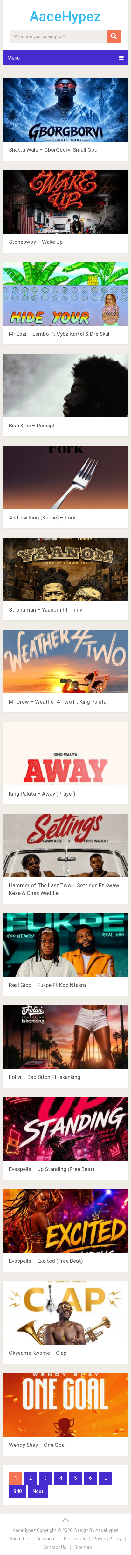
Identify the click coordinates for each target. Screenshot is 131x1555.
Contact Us (54, 1547)
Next (38, 1491)
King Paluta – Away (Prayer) (42, 794)
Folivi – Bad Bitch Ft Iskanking (44, 1077)
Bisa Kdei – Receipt (32, 425)
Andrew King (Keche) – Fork (42, 517)
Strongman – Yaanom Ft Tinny (45, 609)
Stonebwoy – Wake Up (36, 242)
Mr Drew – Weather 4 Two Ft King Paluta (58, 701)
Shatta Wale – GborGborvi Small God (53, 150)
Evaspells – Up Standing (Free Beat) (51, 1169)
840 (17, 1491)
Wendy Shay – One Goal (37, 1445)
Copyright (46, 1538)
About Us (19, 1538)
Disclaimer (75, 1538)
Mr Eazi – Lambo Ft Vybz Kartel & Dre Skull (60, 334)
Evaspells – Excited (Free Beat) (46, 1261)
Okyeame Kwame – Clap (37, 1353)
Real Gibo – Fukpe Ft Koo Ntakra (47, 985)
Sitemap (83, 1547)
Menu (13, 58)
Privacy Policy (107, 1538)
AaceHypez (65, 16)
